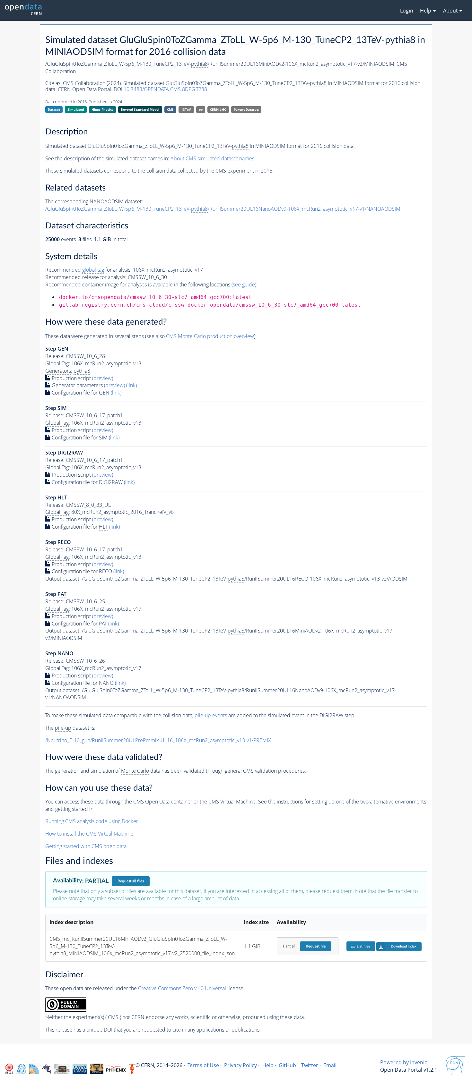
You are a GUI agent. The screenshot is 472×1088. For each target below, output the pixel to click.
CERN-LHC (218, 109)
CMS (170, 109)
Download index (403, 946)
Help (268, 1065)
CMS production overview (210, 336)
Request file (316, 946)
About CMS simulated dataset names (212, 158)
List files (363, 946)
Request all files (131, 881)
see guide (244, 284)
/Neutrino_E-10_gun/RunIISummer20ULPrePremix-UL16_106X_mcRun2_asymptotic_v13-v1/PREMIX (158, 740)
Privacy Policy (240, 1065)
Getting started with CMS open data (86, 846)
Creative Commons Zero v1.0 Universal (182, 988)
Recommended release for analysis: (86, 277)
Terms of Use (203, 1065)
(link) (131, 385)
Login (406, 10)
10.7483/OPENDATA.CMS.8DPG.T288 (165, 89)
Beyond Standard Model (140, 109)
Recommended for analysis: (88, 269)
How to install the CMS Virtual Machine (89, 833)
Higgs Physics (102, 109)
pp (201, 109)
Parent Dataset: (246, 109)
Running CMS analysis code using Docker (91, 821)
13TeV (186, 109)
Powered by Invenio (404, 1062)
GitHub (287, 1065)
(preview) (102, 378)
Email (330, 1065)
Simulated (75, 109)
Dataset (54, 109)
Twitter (309, 1065)
